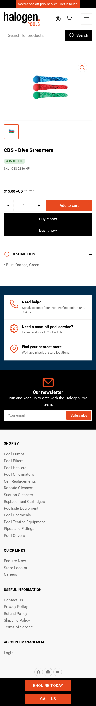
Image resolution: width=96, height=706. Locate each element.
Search (82, 35)
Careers (10, 574)
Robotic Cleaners (18, 488)
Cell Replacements (20, 481)
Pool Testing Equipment (24, 522)
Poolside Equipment (21, 508)
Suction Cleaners (18, 495)
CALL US (48, 699)
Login (8, 652)
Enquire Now (15, 561)
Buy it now (48, 219)
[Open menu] (86, 19)
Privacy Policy (16, 606)
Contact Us (54, 332)
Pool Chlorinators (19, 474)
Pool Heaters (15, 467)
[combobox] (48, 35)
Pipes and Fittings (19, 528)
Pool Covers (14, 535)
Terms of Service (18, 627)
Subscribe (78, 415)
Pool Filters (14, 461)
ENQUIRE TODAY (48, 685)
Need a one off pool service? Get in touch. (48, 4)
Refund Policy (15, 613)
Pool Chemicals (17, 515)
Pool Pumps (14, 454)
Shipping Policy (17, 620)
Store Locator (15, 568)
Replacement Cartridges (24, 501)
